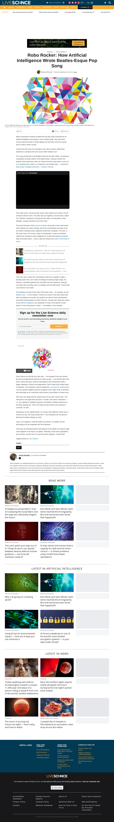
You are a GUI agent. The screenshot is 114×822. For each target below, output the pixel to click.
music (19, 447)
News (75, 72)
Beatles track (20, 295)
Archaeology (20, 7)
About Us (63, 796)
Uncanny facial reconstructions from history (63, 766)
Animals (11, 7)
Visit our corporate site (91, 781)
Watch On (20, 370)
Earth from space (41, 752)
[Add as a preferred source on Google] (57, 788)
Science (37, 7)
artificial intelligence (27, 303)
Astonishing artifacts (42, 757)
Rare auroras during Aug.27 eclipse (23, 12)
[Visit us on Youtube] (73, 3)
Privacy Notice (21, 333)
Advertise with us (67, 802)
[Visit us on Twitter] (66, 3)
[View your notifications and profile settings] (105, 2)
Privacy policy (19, 802)
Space (56, 7)
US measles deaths (70, 12)
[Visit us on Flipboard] (76, 3)
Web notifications (89, 802)
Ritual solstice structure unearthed (48, 12)
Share (20, 131)
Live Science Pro (105, 12)
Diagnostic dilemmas (43, 755)
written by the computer (38, 225)
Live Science (33, 439)
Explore (73, 7)
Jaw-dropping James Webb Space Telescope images (64, 751)
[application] (42, 190)
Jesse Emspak (47, 72)
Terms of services (39, 331)
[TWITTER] (20, 458)
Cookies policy (42, 802)
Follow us (56, 131)
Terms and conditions (91, 796)
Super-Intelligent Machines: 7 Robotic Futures (36, 167)
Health (30, 7)
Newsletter (66, 131)
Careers (16, 805)
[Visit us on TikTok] (79, 3)
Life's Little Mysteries (43, 750)
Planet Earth (47, 7)
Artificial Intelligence (61, 52)
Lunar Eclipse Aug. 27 (88, 12)
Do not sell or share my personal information (91, 807)
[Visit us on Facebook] (63, 3)
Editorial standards (44, 805)
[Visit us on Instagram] (69, 3)
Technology (64, 7)
